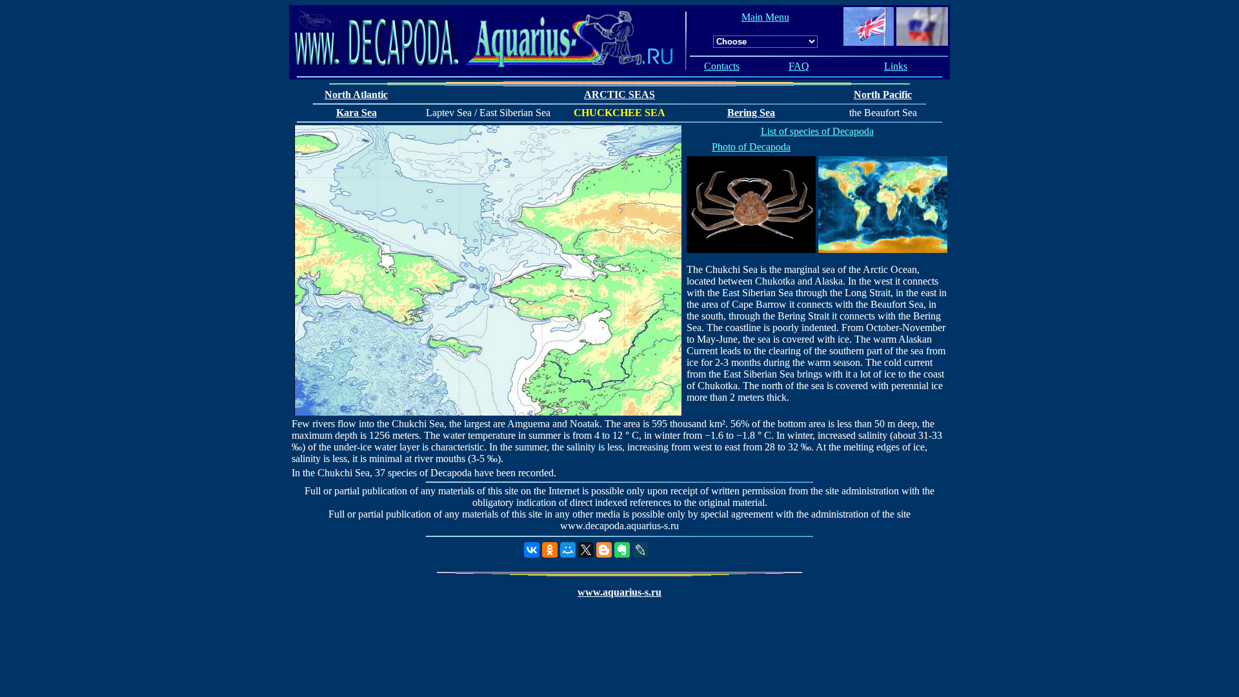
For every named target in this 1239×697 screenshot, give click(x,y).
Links (895, 66)
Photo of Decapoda (751, 146)
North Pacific (883, 94)
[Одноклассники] (550, 550)
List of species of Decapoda (817, 131)
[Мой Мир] (568, 550)
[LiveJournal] (640, 550)
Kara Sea (356, 112)
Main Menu (765, 17)
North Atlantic (356, 94)
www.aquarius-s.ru (619, 592)
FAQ (799, 66)
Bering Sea (751, 112)
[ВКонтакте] (531, 550)
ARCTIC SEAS (619, 94)
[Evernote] (622, 550)
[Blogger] (604, 550)
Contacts (722, 66)
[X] (586, 550)
